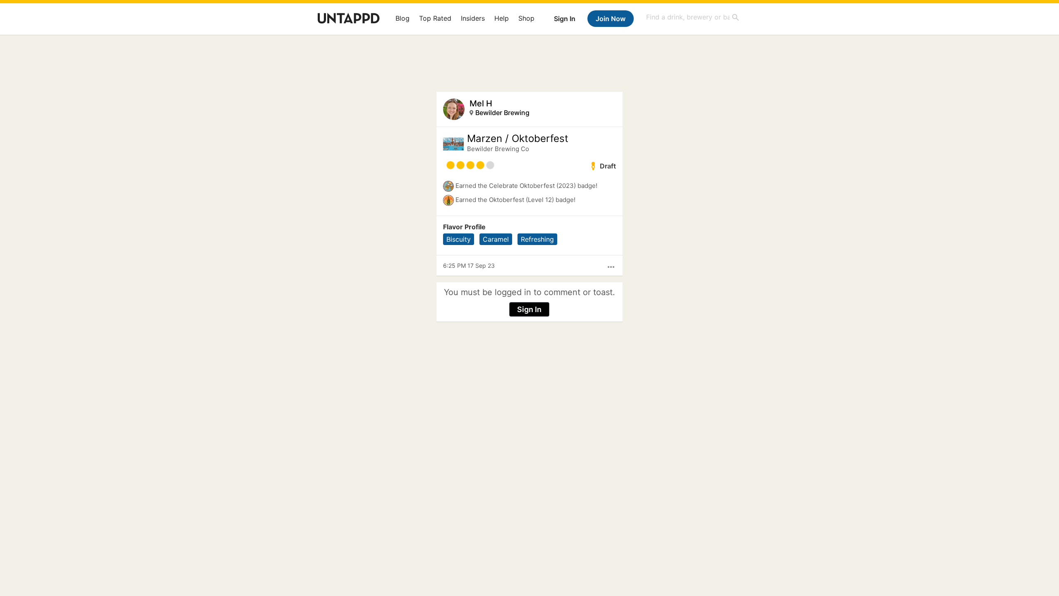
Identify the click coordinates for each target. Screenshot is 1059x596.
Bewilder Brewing (502, 112)
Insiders (473, 18)
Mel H (481, 103)
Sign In (564, 18)
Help (501, 18)
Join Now (610, 18)
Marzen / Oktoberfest (517, 139)
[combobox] (693, 17)
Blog (402, 18)
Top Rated (435, 18)
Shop (526, 18)
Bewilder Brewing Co (498, 149)
